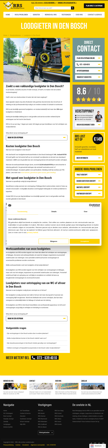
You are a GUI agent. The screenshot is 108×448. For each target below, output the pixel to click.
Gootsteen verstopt (25, 419)
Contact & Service (95, 15)
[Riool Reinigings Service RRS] (13, 6)
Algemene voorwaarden (38, 445)
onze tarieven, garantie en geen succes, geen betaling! (38, 172)
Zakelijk (84, 381)
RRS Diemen (41, 416)
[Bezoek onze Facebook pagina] (99, 443)
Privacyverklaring (8, 445)
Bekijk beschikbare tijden (85, 124)
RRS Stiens (58, 419)
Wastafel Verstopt (83, 187)
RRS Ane (40, 410)
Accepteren (84, 241)
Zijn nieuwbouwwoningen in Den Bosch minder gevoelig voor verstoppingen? (32, 343)
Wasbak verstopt (8, 419)
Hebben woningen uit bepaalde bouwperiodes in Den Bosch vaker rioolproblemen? (33, 348)
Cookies (18, 445)
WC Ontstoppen (8, 413)
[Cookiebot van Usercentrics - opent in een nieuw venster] (90, 205)
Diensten (36, 15)
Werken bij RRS (51, 15)
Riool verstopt (7, 416)
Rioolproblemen (21, 15)
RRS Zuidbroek (42, 424)
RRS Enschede (59, 416)
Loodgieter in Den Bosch (32, 35)
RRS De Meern (42, 427)
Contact (32, 381)
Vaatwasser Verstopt (84, 193)
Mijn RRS (22, 424)
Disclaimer (25, 445)
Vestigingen (66, 15)
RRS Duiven (58, 413)
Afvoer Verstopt (24, 421)
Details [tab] (54, 211)
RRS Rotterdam (42, 421)
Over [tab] (85, 211)
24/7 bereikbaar (24, 410)
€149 (98, 139)
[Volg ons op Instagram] (95, 443)
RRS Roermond (42, 419)
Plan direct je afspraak (94, 6)
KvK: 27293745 (51, 445)
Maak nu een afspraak (15, 137)
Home (8, 15)
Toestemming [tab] (22, 211)
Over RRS (79, 15)
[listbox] (97, 446)
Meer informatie (82, 158)
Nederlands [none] (98, 446)
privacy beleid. (33, 232)
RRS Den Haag (59, 410)
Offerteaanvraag (83, 71)
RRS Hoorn (58, 421)
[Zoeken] (72, 8)
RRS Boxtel (41, 413)
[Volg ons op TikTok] (91, 443)
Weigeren (53, 241)
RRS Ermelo (58, 424)
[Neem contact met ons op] (103, 443)
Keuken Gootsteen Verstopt (86, 181)
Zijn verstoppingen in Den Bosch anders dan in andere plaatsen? (28, 333)
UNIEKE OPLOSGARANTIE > (67, 3)
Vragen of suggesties (84, 77)
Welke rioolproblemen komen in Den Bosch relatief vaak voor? (27, 338)
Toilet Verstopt (82, 174)
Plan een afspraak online (86, 58)
